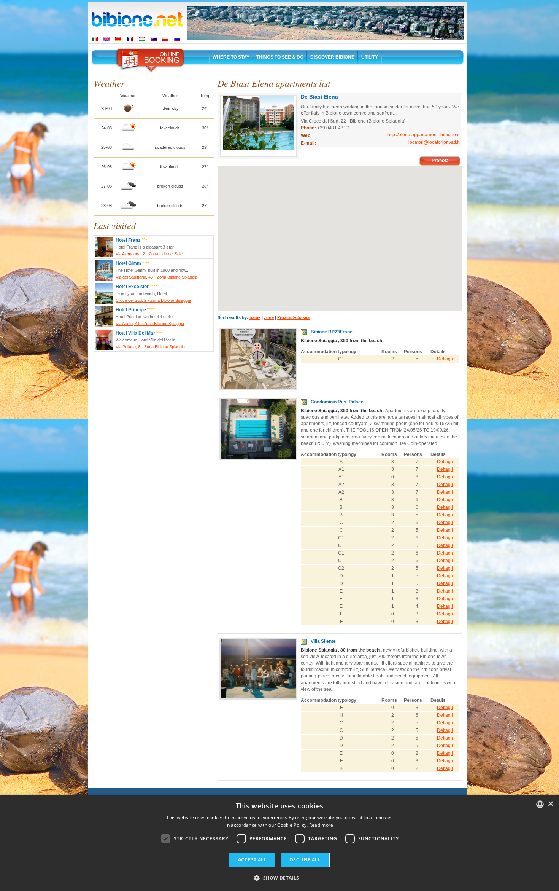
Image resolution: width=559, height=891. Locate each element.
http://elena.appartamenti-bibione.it (423, 134)
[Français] (130, 39)
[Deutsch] (118, 39)
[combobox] (540, 804)
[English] (106, 39)
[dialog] (279, 843)
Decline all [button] (305, 859)
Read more (321, 825)
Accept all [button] (252, 859)
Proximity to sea (293, 317)
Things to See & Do (279, 57)
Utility (369, 57)
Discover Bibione (332, 57)
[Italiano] (95, 39)
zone (269, 317)
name (254, 317)
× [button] (550, 804)
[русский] (177, 39)
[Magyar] (142, 39)
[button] (279, 877)
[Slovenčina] (154, 39)
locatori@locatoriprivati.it (433, 142)
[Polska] (165, 39)
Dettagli (445, 359)
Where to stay (231, 57)
